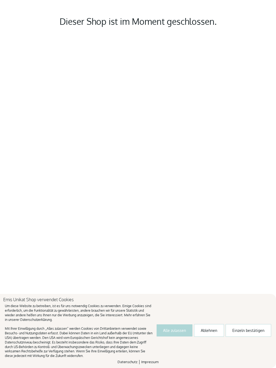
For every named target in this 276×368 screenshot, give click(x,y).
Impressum (149, 362)
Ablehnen (209, 330)
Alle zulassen (174, 330)
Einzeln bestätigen (248, 330)
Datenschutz (127, 362)
